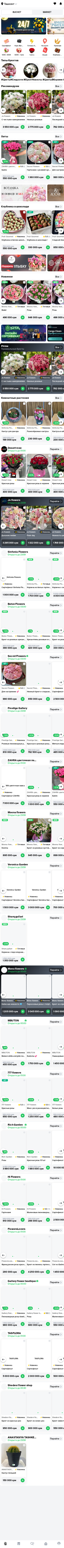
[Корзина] (46, 1544)
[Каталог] (32, 1544)
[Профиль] (59, 1544)
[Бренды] (19, 1544)
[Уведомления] (60, 4)
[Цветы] (5, 1544)
